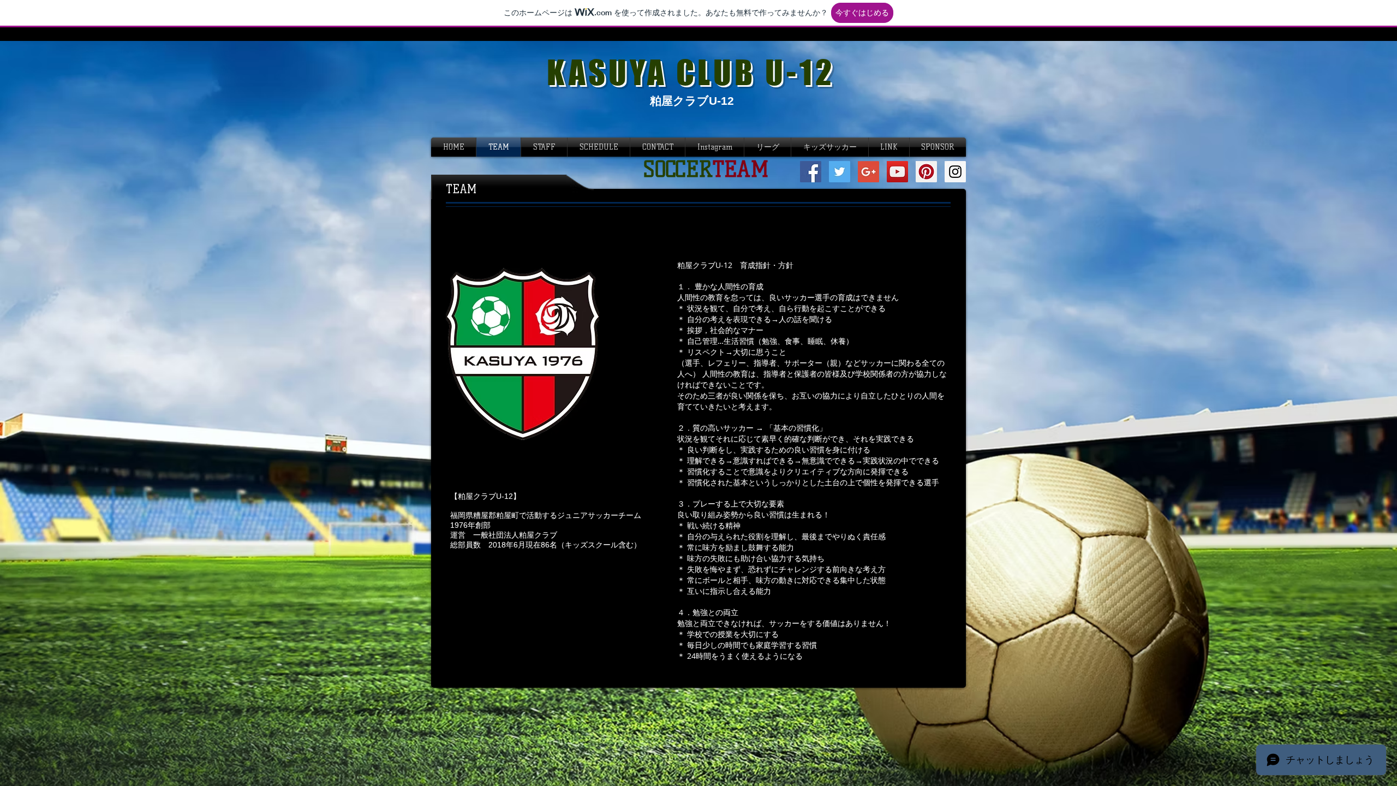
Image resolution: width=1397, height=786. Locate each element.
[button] (714, 147)
